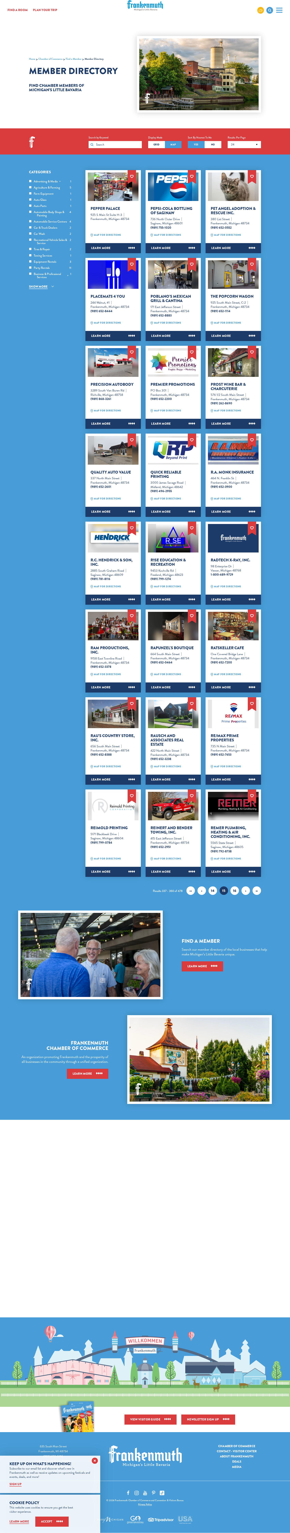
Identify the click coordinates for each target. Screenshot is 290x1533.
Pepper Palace (105, 209)
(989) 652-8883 (161, 315)
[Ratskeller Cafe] (233, 626)
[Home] (145, 1456)
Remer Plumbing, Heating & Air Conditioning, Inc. (230, 832)
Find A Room (17, 10)
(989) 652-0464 (161, 662)
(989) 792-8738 (221, 851)
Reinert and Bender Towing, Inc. (171, 830)
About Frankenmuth (237, 1456)
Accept (46, 1521)
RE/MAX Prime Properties (225, 738)
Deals (236, 1461)
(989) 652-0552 (221, 227)
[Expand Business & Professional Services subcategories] (68, 275)
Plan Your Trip (45, 10)
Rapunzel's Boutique (172, 648)
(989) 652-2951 (161, 847)
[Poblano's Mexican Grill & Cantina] (173, 274)
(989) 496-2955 (161, 491)
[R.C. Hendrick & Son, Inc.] (113, 538)
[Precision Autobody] (113, 362)
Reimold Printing (109, 828)
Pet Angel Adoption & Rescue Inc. (233, 211)
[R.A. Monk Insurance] (233, 450)
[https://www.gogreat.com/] (135, 1520)
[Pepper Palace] (113, 186)
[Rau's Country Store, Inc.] (113, 713)
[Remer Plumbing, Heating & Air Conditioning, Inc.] (233, 806)
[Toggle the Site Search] (269, 10)
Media (237, 1467)
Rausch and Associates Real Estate (167, 740)
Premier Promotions (173, 384)
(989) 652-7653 (221, 754)
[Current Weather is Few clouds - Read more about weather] (261, 10)
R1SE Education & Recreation (168, 562)
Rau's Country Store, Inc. (113, 738)
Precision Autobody (112, 384)
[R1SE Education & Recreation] (173, 538)
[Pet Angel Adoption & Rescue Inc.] (233, 186)
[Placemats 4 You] (113, 274)
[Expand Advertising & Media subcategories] (60, 181)
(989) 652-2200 (161, 399)
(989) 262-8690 (221, 403)
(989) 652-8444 (101, 311)
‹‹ (191, 890)
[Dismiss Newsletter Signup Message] (95, 1461)
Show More (38, 286)
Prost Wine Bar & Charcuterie (228, 386)
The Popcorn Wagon (232, 296)
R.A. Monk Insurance (232, 472)
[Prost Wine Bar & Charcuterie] (233, 362)
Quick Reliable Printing (166, 474)
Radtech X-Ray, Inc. (230, 560)
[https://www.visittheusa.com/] (185, 1520)
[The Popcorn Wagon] (233, 274)
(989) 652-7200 (221, 662)
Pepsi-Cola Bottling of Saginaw (171, 211)
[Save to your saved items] (132, 176)
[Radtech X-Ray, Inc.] (233, 538)
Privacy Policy (145, 1504)
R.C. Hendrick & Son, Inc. (112, 562)
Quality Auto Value (111, 472)
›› (257, 890)
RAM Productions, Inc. (110, 650)
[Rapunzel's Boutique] (173, 626)
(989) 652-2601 (101, 486)
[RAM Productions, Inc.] (113, 626)
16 (235, 890)
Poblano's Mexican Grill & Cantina (171, 298)
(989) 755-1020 (161, 227)
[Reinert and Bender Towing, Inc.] (173, 806)
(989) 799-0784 (101, 842)
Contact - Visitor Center (237, 1451)
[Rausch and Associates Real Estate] (173, 713)
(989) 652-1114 (220, 311)
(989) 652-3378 (101, 666)
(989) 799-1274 (161, 579)
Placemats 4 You (108, 296)
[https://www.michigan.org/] (110, 1520)
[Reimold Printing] (113, 806)
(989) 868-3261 (101, 399)
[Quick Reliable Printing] (173, 450)
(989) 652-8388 (101, 754)
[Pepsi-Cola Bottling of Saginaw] (173, 186)
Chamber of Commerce (236, 1446)
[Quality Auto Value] (113, 450)
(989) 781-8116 (100, 579)
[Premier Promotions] (173, 362)
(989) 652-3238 (161, 759)
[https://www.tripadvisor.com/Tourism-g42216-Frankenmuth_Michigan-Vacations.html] (161, 1520)
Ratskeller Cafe (227, 648)
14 (213, 890)
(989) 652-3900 (221, 486)
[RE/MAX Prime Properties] (233, 713)
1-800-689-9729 (222, 574)
